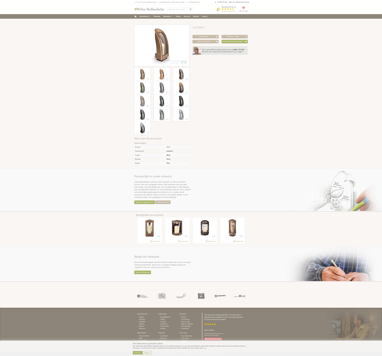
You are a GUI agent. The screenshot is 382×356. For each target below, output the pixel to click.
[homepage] (135, 16)
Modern (141, 326)
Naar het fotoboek (143, 272)
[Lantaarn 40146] (149, 228)
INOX (141, 338)
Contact (204, 16)
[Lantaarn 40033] (232, 228)
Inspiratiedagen (186, 326)
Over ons (187, 16)
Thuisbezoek (185, 319)
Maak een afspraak (187, 324)
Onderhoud (164, 324)
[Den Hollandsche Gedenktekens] (149, 9)
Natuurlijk (142, 328)
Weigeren (147, 353)
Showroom (163, 338)
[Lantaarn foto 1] (142, 74)
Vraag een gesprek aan (145, 202)
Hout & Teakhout (144, 336)
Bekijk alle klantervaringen (213, 339)
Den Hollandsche (186, 336)
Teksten (162, 319)
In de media (185, 338)
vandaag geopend (194, 2)
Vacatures (184, 340)
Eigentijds (142, 322)
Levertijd (163, 322)
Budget (141, 317)
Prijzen (178, 16)
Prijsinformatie (164, 326)
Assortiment (144, 16)
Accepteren (137, 353)
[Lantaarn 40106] (205, 228)
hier (205, 348)
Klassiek (141, 324)
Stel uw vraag (185, 322)
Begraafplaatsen (165, 317)
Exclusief (142, 319)
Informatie (167, 16)
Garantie (163, 328)
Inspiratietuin (164, 336)
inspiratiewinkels (163, 202)
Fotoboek (156, 16)
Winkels (196, 16)
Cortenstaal (142, 340)
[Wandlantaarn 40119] (177, 228)
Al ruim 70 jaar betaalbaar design (146, 2)
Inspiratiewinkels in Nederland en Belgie (172, 2)
